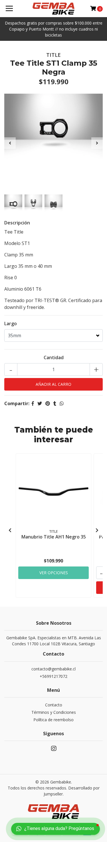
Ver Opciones (53, 572)
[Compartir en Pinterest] (47, 403)
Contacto (53, 705)
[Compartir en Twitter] (39, 403)
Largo (10, 323)
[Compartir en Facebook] (33, 403)
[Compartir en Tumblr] (54, 403)
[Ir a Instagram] (53, 749)
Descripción (17, 223)
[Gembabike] (53, 8)
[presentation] (10, 143)
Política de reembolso (53, 719)
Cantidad (54, 357)
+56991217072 (53, 676)
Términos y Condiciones (53, 712)
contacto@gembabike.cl (53, 669)
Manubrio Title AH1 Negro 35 (53, 537)
